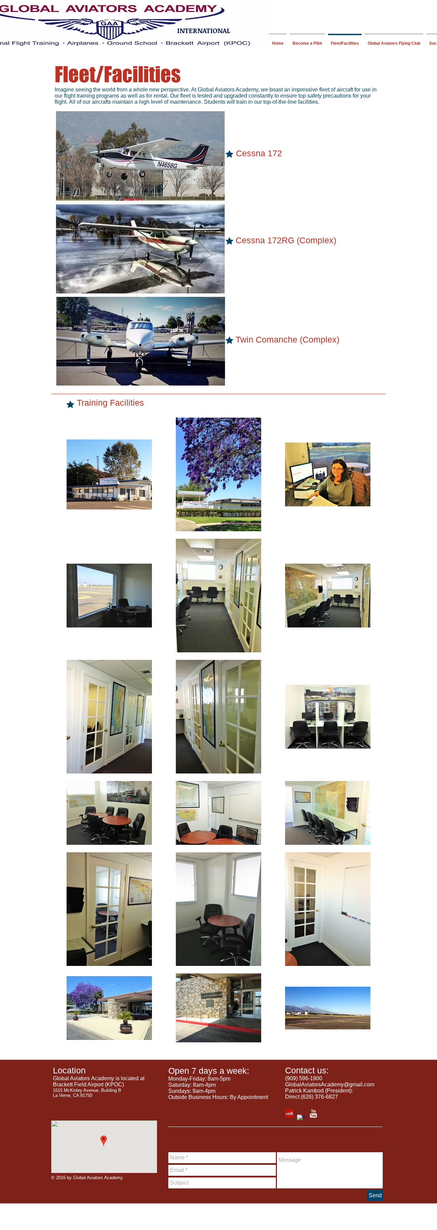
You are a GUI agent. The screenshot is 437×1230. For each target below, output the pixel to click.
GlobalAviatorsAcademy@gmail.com (329, 1084)
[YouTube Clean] (313, 1113)
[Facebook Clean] (301, 1119)
